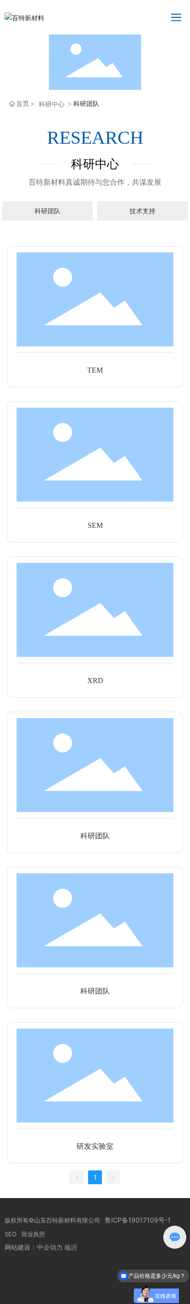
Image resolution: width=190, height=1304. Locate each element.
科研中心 (52, 104)
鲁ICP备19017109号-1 (138, 1220)
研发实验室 (95, 1146)
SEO (11, 1234)
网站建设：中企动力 (34, 1247)
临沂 (71, 1247)
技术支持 (142, 211)
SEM (95, 525)
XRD (95, 680)
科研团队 (47, 211)
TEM (95, 370)
